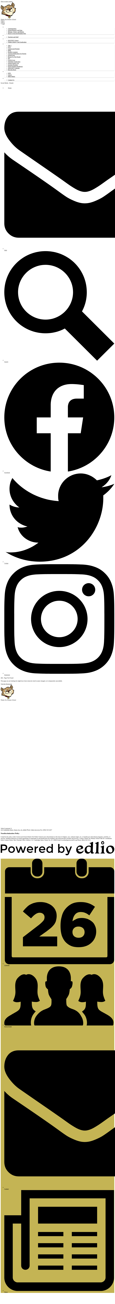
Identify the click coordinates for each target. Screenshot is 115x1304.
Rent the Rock (12, 70)
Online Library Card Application (17, 42)
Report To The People (14, 57)
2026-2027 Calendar (14, 68)
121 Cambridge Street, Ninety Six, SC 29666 (13, 830)
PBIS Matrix (11, 76)
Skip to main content (6, 1)
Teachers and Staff (13, 37)
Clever (10, 75)
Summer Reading (13, 65)
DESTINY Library (13, 40)
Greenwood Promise (14, 49)
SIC (9, 58)
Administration (12, 28)
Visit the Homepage (6, 684)
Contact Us (11, 80)
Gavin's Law (11, 60)
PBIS (9, 50)
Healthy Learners (13, 52)
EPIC (9, 73)
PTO (9, 47)
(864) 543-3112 (35, 830)
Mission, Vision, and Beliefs (16, 32)
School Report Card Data (15, 30)
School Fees (11, 55)
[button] (10, 27)
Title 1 (10, 45)
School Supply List (13, 63)
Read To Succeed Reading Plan (17, 33)
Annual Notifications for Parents (17, 53)
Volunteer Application (14, 61)
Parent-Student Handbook (15, 66)
